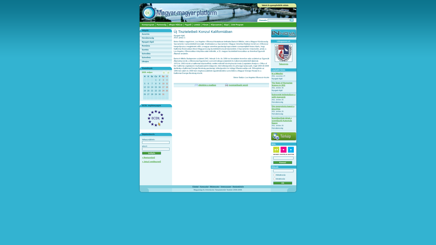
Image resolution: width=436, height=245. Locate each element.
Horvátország (148, 38)
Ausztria (145, 34)
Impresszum (226, 186)
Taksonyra (283, 64)
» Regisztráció (148, 158)
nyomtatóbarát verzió (238, 85)
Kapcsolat (204, 186)
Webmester (214, 186)
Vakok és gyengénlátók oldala (275, 5)
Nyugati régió (148, 42)
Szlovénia (146, 57)
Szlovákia (146, 54)
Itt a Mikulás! (277, 73)
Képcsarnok (216, 25)
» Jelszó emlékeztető (151, 162)
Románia (146, 46)
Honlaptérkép (238, 186)
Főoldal (195, 186)
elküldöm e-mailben (207, 85)
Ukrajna (145, 61)
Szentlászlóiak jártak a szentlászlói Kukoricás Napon (282, 120)
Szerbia (145, 50)
